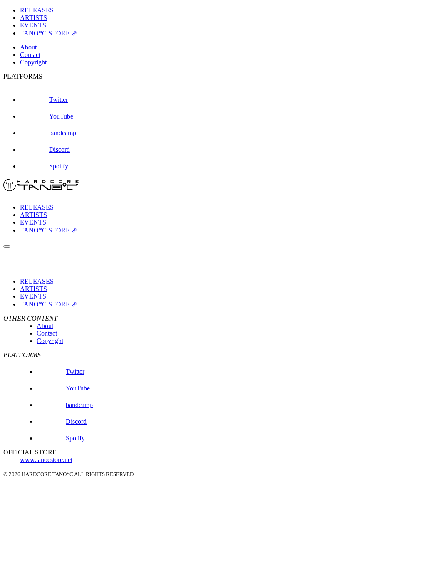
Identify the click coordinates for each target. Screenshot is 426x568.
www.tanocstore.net (46, 459)
